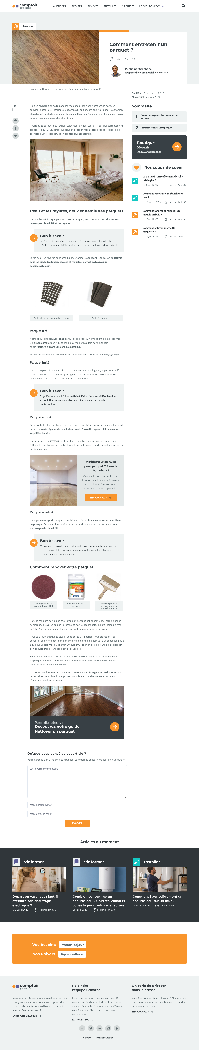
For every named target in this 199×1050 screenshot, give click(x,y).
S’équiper (128, 6)
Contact (87, 1037)
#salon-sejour (72, 945)
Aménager (59, 6)
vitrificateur (51, 444)
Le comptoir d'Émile (39, 89)
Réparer (77, 6)
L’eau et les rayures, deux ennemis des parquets (157, 117)
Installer (110, 6)
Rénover (93, 6)
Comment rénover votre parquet (154, 127)
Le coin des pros (149, 6)
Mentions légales (104, 1037)
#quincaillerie (72, 954)
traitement (66, 378)
